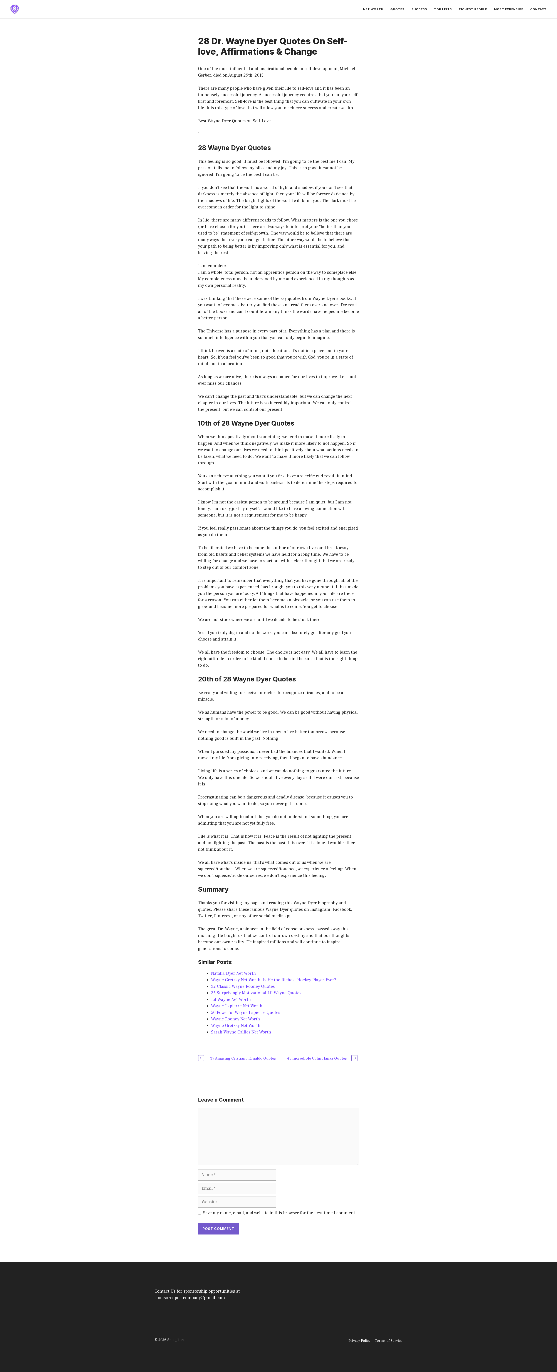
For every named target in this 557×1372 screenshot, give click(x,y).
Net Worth (373, 9)
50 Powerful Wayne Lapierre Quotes (245, 1012)
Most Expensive (508, 9)
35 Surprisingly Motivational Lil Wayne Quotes (256, 993)
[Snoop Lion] (14, 9)
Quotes (397, 9)
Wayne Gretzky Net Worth (235, 1025)
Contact (538, 9)
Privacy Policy (359, 1340)
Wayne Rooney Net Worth (235, 1019)
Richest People (473, 9)
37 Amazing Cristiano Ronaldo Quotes (243, 1058)
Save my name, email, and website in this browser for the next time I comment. (279, 1213)
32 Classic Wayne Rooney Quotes (243, 986)
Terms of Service (389, 1340)
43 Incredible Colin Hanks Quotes (317, 1058)
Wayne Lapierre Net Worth (236, 1006)
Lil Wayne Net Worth (231, 999)
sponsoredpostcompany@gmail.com (189, 1298)
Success (419, 9)
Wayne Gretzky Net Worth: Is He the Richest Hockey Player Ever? (273, 980)
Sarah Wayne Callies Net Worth (241, 1032)
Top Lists (443, 9)
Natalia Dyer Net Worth (233, 973)
